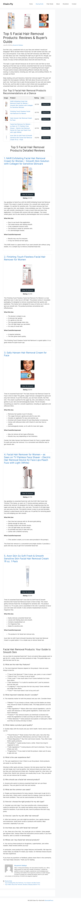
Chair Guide (50, 4)
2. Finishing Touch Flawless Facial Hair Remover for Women (24, 258)
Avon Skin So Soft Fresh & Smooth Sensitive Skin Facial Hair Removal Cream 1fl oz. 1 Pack (21, 137)
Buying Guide (39, 4)
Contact (74, 4)
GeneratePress (49, 900)
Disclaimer (66, 4)
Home (31, 4)
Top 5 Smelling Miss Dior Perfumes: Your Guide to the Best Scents (22, 882)
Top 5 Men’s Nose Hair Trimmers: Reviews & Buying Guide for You (22, 884)
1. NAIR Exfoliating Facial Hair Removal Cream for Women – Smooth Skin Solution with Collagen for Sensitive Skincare (26, 161)
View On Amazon (27, 194)
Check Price (46, 104)
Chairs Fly (8, 4)
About (58, 4)
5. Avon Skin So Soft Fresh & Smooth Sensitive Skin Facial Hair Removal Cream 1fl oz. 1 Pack (26, 558)
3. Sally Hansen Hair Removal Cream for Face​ (25, 354)
